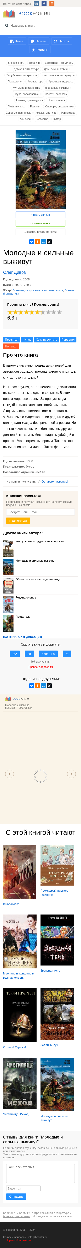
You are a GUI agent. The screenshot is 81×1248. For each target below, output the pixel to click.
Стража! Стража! (14, 1047)
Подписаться (18, 520)
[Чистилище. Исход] (20, 1108)
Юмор (57, 119)
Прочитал (11, 339)
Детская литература (26, 69)
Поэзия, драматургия (29, 100)
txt (29, 654)
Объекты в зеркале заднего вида (38, 579)
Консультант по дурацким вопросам (40, 541)
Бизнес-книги (16, 62)
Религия (35, 106)
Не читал (11, 346)
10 (59, 312)
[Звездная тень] (57, 964)
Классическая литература (58, 75)
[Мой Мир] (43, 241)
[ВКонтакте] (31, 241)
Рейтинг (42, 49)
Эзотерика (42, 119)
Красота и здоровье (60, 81)
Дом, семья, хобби (56, 69)
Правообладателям (19, 1240)
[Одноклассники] (37, 241)
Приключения (56, 100)
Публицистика (16, 106)
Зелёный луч (49, 1044)
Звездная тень (50, 970)
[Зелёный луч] (57, 1038)
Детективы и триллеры (59, 62)
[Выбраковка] (19, 898)
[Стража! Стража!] (20, 1041)
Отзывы (41, 41)
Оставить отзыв (40, 223)
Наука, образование (26, 94)
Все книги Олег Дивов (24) (22, 636)
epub (48, 654)
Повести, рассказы (55, 94)
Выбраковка (11, 904)
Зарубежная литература (21, 75)
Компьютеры (35, 81)
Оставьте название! (55, 481)
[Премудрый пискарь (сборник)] (57, 884)
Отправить (16, 1196)
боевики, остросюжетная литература (38, 290)
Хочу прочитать (46, 339)
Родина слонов (26, 597)
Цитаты (64, 41)
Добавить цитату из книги (40, 231)
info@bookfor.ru (37, 1237)
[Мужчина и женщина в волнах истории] (20, 967)
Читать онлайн (40, 214)
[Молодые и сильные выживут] (57, 1109)
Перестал (68, 339)
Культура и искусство (26, 87)
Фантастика (68, 112)
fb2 (15, 654)
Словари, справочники (59, 106)
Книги (19, 41)
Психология (15, 81)
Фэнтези (25, 119)
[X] (49, 241)
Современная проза (18, 112)
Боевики (34, 62)
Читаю (27, 339)
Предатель (23, 616)
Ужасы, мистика (46, 112)
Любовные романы (57, 87)
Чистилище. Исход (15, 1114)
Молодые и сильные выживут (35, 560)
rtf (67, 654)
